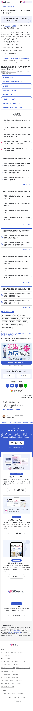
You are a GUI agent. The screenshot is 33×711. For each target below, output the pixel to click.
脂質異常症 (5, 318)
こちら (14, 635)
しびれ (18, 321)
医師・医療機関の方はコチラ (16, 447)
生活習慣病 (23, 315)
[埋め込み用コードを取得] (16, 386)
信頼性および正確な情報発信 (14, 632)
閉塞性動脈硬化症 (7, 315)
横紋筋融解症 (14, 318)
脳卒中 (14, 26)
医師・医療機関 (16, 630)
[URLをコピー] (7, 386)
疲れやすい (14, 324)
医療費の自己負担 (7, 327)
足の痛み (12, 321)
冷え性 (25, 321)
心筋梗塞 (7, 26)
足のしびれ (5, 324)
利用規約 (3, 72)
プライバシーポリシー (11, 72)
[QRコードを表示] (12, 386)
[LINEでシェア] (25, 386)
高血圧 (22, 318)
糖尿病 (28, 318)
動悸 (20, 324)
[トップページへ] (16, 646)
